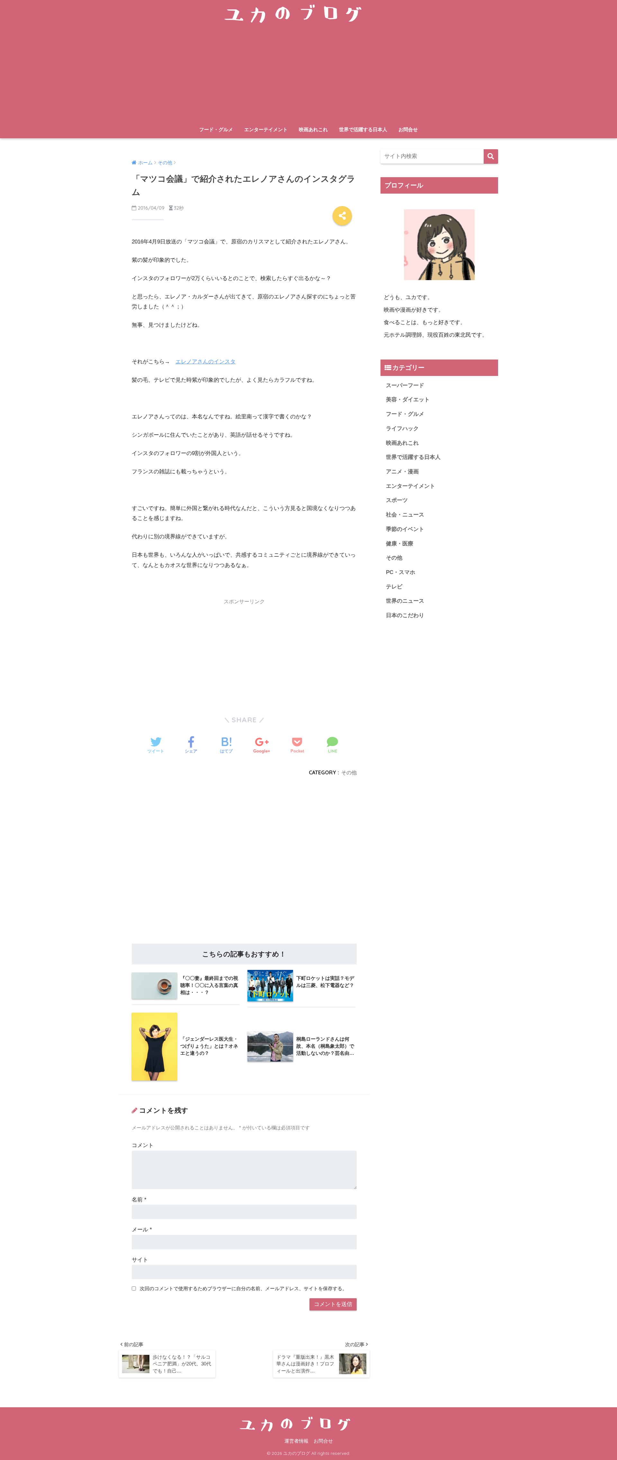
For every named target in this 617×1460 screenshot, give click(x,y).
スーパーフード (405, 385)
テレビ (394, 587)
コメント (143, 1145)
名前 (139, 1200)
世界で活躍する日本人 (363, 129)
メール (142, 1230)
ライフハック (402, 428)
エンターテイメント (266, 129)
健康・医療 (399, 544)
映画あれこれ (313, 129)
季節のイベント (405, 529)
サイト (140, 1260)
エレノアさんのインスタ (205, 362)
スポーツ (397, 500)
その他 (349, 772)
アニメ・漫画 (402, 472)
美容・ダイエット (408, 400)
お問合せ (408, 129)
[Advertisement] (308, 75)
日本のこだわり (405, 615)
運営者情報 (296, 1441)
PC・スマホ (400, 572)
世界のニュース (405, 601)
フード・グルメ (216, 129)
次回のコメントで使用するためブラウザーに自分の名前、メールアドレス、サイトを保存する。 (243, 1288)
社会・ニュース (405, 515)
